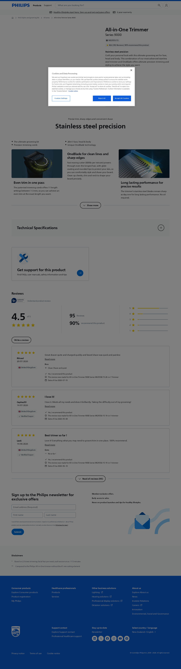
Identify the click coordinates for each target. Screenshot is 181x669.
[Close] (131, 70)
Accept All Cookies (122, 98)
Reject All (102, 98)
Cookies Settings (61, 98)
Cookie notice (73, 91)
